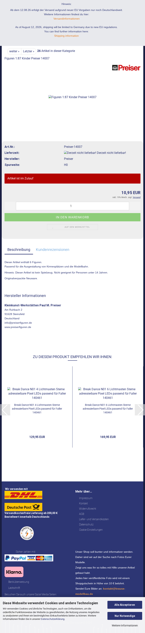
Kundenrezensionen (52, 249)
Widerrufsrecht (87, 508)
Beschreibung (18, 249)
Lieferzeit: (12, 153)
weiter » (14, 51)
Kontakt (83, 503)
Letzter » (28, 51)
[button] (10, 206)
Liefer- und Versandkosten (94, 519)
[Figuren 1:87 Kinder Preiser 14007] (72, 92)
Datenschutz (86, 524)
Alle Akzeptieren (124, 604)
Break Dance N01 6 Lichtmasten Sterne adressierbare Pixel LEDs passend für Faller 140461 (108, 408)
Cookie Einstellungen (91, 529)
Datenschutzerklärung (52, 619)
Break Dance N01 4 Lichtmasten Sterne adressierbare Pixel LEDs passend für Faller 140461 (37, 408)
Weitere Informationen (125, 625)
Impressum (86, 498)
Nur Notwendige (125, 615)
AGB (81, 513)
